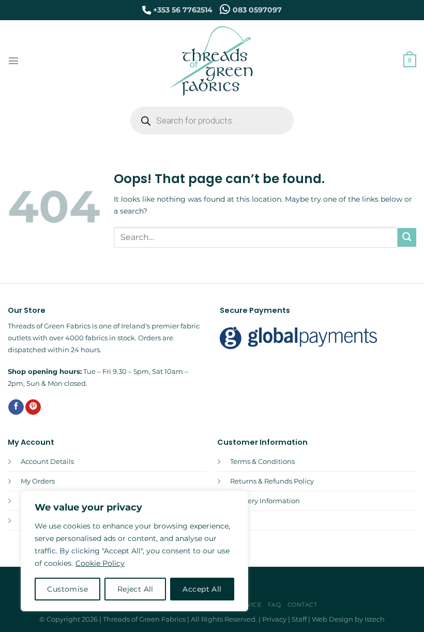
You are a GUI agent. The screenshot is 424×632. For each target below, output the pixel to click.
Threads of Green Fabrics (144, 619)
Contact (302, 604)
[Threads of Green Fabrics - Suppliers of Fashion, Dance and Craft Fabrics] (212, 60)
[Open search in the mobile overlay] (212, 120)
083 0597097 (257, 10)
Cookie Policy (100, 563)
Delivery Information (265, 500)
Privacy (274, 619)
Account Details (47, 461)
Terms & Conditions (262, 461)
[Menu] (13, 60)
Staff (299, 619)
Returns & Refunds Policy (272, 481)
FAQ (274, 604)
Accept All (202, 589)
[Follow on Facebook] (16, 407)
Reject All (135, 589)
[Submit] (407, 237)
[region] (134, 550)
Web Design (332, 619)
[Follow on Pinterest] (33, 407)
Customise (67, 589)
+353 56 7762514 (183, 10)
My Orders (38, 481)
